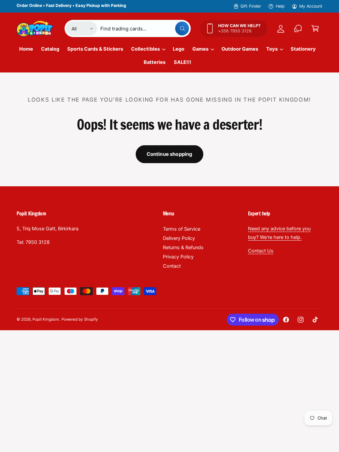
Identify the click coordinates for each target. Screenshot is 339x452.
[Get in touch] (298, 28)
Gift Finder (250, 6)
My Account (310, 6)
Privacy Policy (178, 257)
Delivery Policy (179, 238)
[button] (315, 28)
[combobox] (145, 28)
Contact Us (260, 251)
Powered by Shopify (79, 319)
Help (280, 6)
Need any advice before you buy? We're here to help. (279, 233)
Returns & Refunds (183, 247)
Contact (172, 266)
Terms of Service (181, 229)
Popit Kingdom (45, 319)
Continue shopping (170, 154)
